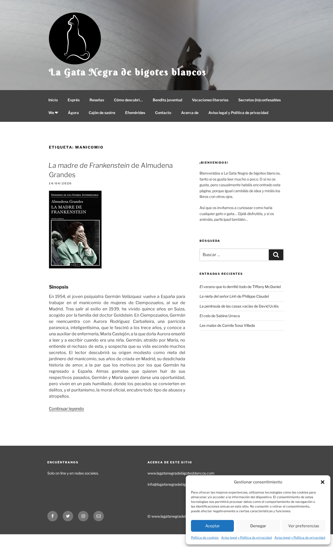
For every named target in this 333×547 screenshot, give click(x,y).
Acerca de (189, 112)
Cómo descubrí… (128, 100)
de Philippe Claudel (234, 296)
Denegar (258, 526)
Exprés (74, 100)
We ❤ (53, 112)
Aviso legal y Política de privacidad (246, 537)
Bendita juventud (167, 100)
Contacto (163, 112)
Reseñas (96, 100)
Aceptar (212, 526)
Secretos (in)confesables (259, 100)
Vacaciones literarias (210, 100)
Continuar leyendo (66, 408)
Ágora (73, 112)
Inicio (53, 100)
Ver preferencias (303, 526)
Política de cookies (205, 537)
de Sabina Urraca (220, 315)
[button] (322, 482)
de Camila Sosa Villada (227, 325)
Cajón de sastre (102, 112)
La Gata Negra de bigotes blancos (128, 72)
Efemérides (135, 112)
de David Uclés (239, 306)
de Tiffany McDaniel (240, 286)
